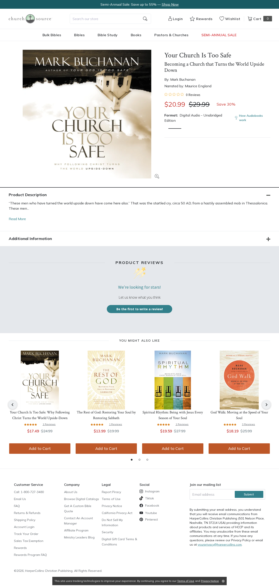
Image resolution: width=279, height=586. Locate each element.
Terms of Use (111, 499)
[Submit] (145, 19)
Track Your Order (26, 534)
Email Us (20, 499)
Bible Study (108, 35)
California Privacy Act (117, 513)
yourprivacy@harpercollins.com (220, 545)
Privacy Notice (112, 506)
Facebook (152, 505)
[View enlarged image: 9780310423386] (87, 114)
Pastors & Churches (171, 35)
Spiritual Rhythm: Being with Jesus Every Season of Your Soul (173, 415)
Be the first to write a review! (139, 309)
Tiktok (149, 498)
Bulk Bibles (52, 35)
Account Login (24, 527)
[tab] (132, 460)
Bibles (79, 35)
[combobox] (110, 19)
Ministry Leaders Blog (79, 537)
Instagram (152, 491)
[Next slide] (266, 404)
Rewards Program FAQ (30, 555)
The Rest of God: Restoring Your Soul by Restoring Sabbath (106, 415)
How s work (251, 118)
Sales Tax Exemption (28, 541)
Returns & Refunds (27, 513)
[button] (174, 128)
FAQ (17, 506)
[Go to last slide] (12, 404)
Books (136, 35)
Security (107, 532)
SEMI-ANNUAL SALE (218, 35)
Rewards (20, 548)
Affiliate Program (76, 530)
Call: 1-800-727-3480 (29, 492)
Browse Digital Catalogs (81, 499)
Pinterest (151, 519)
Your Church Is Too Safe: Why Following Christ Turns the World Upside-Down (40, 415)
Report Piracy (111, 492)
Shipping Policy (24, 520)
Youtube (151, 513)
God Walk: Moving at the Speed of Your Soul (239, 415)
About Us (70, 492)
